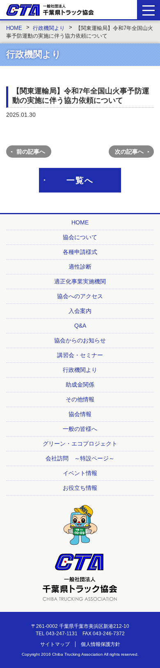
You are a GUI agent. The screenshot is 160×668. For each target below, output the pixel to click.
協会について (80, 237)
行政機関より (80, 370)
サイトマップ (55, 644)
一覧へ (80, 180)
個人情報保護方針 (100, 644)
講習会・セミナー (80, 355)
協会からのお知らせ (80, 340)
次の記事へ (129, 151)
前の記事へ (30, 151)
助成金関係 (80, 384)
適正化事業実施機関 (80, 281)
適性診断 (80, 266)
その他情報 (80, 399)
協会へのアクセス (80, 296)
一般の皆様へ (80, 429)
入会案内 (80, 311)
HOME (80, 222)
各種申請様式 (80, 252)
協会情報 (80, 414)
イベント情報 (80, 473)
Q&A (80, 325)
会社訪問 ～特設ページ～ (80, 458)
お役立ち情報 (80, 488)
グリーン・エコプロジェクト (80, 443)
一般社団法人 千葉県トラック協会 (50, 10)
